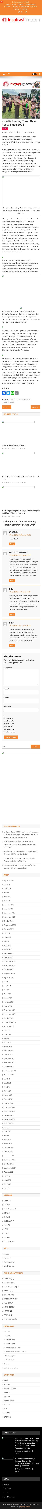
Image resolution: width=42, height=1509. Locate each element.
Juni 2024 (7, 986)
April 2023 (7, 1042)
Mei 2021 (7, 1136)
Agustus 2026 (9, 880)
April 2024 (7, 994)
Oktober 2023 (8, 1018)
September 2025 (10, 925)
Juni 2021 (7, 1131)
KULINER (34, 7)
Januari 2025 (8, 957)
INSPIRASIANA (25, 7)
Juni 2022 (7, 1083)
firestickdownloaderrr (18, 552)
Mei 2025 (7, 941)
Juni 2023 (7, 1034)
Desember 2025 (9, 913)
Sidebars (8, 1336)
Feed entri (7, 1258)
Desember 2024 (9, 961)
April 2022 (7, 1091)
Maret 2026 (8, 901)
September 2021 (10, 1119)
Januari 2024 (8, 1006)
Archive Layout (10, 1356)
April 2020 (7, 1184)
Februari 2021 (8, 1148)
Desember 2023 (9, 1010)
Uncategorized (9, 1241)
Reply (12, 544)
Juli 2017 (7, 1188)
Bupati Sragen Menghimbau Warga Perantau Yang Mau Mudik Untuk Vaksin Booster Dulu (21, 512)
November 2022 (9, 1063)
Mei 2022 (7, 1087)
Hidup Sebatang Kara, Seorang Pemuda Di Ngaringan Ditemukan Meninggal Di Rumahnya (36, 407)
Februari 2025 (8, 953)
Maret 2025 (8, 949)
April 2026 (7, 897)
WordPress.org (9, 1266)
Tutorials (7, 1364)
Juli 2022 (7, 1079)
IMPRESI (8, 7)
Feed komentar (9, 1262)
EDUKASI (20, 4)
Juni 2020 (7, 1180)
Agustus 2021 (9, 1123)
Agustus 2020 (9, 1172)
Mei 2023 (7, 1038)
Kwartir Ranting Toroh (23, 399)
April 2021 (7, 1140)
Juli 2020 (7, 1176)
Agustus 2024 (9, 978)
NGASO (17, 9)
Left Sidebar (10, 1340)
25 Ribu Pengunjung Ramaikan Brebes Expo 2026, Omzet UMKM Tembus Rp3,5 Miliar (21, 852)
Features (7, 1332)
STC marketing (15, 532)
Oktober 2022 (8, 1067)
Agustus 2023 (9, 1026)
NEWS (14, 4)
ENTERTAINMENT (31, 4)
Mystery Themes (25, 1506)
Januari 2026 (8, 909)
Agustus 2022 (9, 1075)
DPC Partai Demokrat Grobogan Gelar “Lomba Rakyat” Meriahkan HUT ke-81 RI (19, 859)
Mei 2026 (7, 893)
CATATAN (24, 9)
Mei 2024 (7, 990)
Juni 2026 (7, 889)
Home (7, 4)
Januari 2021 (8, 1152)
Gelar (11, 399)
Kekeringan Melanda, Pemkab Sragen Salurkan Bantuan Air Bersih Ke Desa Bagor (20, 866)
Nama (6, 689)
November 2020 (9, 1160)
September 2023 (10, 1022)
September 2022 (10, 1071)
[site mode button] (34, 74)
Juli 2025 (7, 933)
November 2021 (9, 1111)
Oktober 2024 (8, 970)
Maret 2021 (8, 1144)
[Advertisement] (21, 49)
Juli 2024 (7, 982)
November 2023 (9, 1014)
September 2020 (10, 1168)
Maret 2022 (8, 1095)
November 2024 (9, 965)
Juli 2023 (7, 1030)
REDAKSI (7, 1237)
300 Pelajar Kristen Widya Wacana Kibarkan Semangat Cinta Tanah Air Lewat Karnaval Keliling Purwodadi (21, 844)
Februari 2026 (8, 905)
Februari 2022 (8, 1099)
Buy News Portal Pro (11, 1368)
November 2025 (9, 917)
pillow (11, 589)
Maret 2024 (8, 998)
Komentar (8, 668)
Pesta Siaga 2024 (8, 402)
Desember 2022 (9, 1059)
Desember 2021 (9, 1107)
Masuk (6, 1254)
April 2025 (7, 945)
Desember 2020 (9, 1156)
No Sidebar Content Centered (16, 1352)
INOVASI (15, 7)
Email (6, 698)
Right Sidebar (10, 1344)
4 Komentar (30, 132)
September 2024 (10, 974)
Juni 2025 (7, 937)
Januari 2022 (8, 1103)
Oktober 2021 (8, 1115)
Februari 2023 (8, 1050)
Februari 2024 (8, 1002)
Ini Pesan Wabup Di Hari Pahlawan (13, 445)
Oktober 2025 (8, 921)
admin (21, 132)
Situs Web (7, 706)
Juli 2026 (7, 885)
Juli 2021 (7, 1127)
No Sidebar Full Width (13, 1348)
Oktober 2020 (8, 1164)
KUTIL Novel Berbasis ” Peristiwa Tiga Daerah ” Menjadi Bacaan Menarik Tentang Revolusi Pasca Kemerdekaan (8, 407)
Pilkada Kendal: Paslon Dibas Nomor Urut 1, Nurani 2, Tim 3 (20, 478)
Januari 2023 (8, 1055)
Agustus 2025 (9, 929)
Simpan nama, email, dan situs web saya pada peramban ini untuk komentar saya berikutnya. (9, 725)
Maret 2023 (8, 1046)
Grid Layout (10, 1360)
